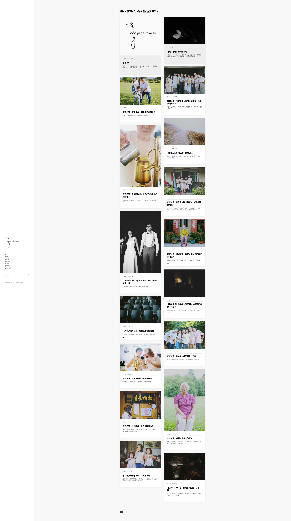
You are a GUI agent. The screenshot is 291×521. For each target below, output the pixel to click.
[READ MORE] (127, 71)
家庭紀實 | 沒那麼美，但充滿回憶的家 (138, 426)
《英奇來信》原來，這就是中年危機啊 (138, 331)
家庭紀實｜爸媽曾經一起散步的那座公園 (139, 112)
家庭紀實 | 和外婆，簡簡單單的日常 (181, 356)
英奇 (125, 58)
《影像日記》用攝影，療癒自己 (180, 153)
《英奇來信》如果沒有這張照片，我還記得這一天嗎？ (184, 305)
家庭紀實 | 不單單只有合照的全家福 (137, 378)
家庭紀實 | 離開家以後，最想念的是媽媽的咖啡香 (140, 195)
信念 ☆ (126, 63)
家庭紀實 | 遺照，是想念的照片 (179, 438)
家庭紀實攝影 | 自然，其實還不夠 (136, 476)
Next (128, 512)
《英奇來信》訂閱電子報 (177, 52)
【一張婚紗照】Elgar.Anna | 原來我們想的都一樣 (140, 281)
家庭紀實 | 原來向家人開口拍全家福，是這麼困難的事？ (184, 102)
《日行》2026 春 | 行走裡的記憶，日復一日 (184, 489)
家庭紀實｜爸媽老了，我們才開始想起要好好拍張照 (184, 255)
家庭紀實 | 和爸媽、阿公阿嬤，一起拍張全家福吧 (184, 203)
